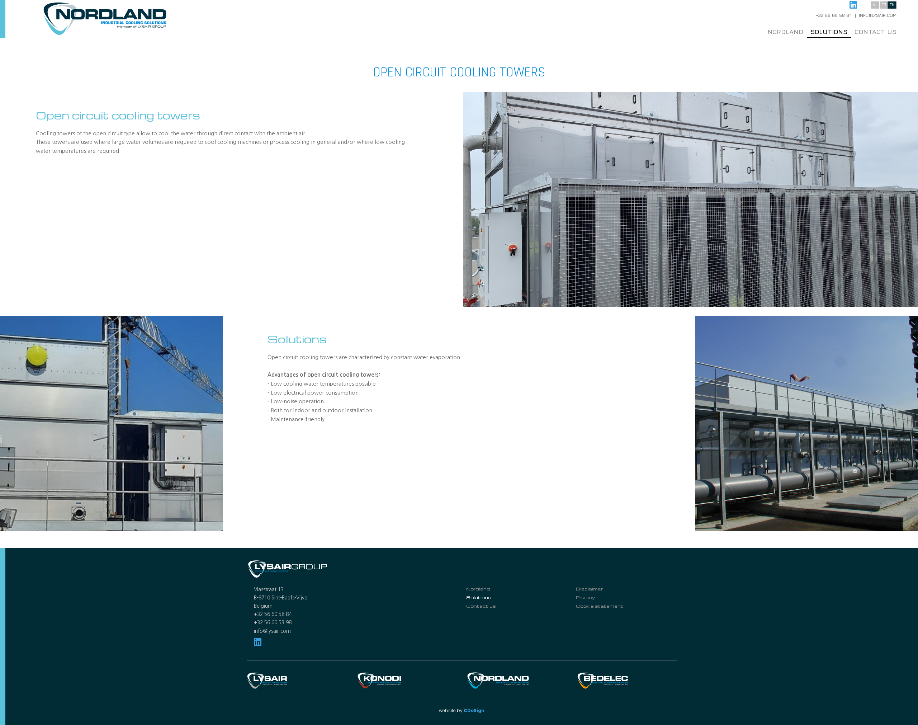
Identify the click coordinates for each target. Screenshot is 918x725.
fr (883, 4)
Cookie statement (599, 606)
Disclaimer (589, 589)
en (892, 4)
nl (874, 4)
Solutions (828, 32)
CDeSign (474, 710)
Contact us (875, 32)
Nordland (785, 32)
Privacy (585, 597)
